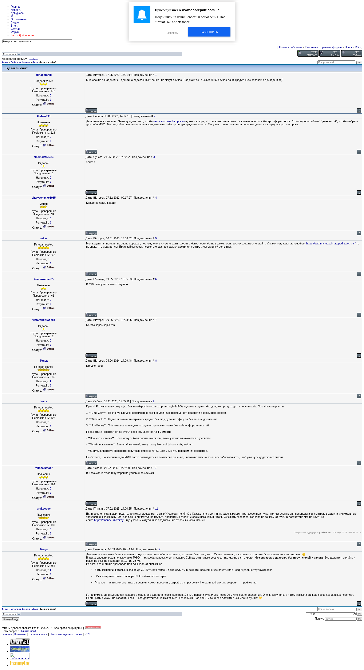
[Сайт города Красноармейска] (19, 665)
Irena (43, 401)
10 (154, 467)
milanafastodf (43, 467)
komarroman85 (44, 279)
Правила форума (331, 47)
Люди (35, 62)
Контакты (20, 634)
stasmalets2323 (44, 157)
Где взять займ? (48, 62)
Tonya (44, 360)
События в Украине (20, 62)
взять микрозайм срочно (169, 121)
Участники (311, 47)
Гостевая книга (37, 634)
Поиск (348, 47)
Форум (5, 62)
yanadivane (33, 59)
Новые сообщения (290, 47)
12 (158, 549)
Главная (7, 634)
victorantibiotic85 (43, 319)
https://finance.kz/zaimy (109, 520)
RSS (358, 47)
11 (156, 508)
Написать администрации (66, 634)
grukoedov (44, 508)
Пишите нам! (28, 631)
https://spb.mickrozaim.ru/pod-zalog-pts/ (331, 243)
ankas (43, 238)
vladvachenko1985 (44, 197)
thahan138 (43, 116)
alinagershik (44, 74)
